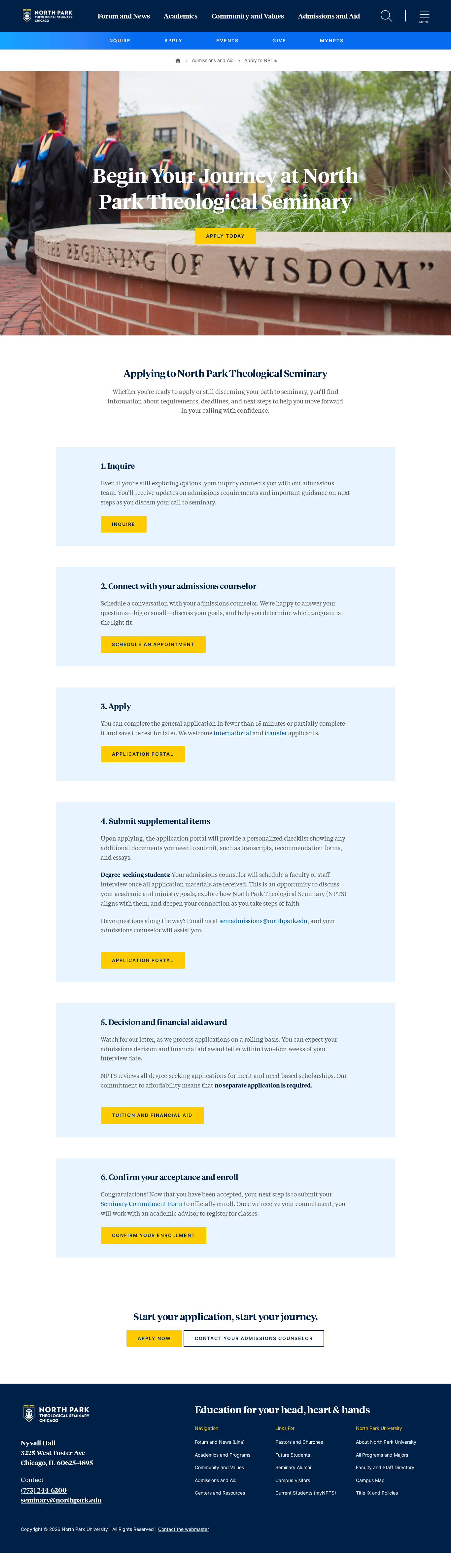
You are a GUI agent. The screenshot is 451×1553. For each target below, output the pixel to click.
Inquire (119, 40)
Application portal (143, 754)
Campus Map (370, 1480)
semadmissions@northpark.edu (263, 921)
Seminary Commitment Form (142, 1204)
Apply (173, 40)
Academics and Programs (222, 1455)
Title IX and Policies (377, 1493)
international (232, 733)
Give (279, 40)
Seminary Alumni (293, 1467)
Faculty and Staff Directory (385, 1467)
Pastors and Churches (299, 1442)
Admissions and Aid (329, 16)
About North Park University (386, 1442)
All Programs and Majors (382, 1455)
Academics (180, 16)
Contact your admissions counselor (254, 1338)
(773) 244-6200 (44, 1490)
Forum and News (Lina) (220, 1442)
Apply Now (154, 1338)
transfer (276, 733)
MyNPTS (332, 40)
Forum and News (124, 16)
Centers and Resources (220, 1493)
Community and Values (248, 16)
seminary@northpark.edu (61, 1500)
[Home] (178, 60)
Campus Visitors (292, 1480)
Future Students (292, 1455)
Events (227, 40)
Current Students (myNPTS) (305, 1493)
